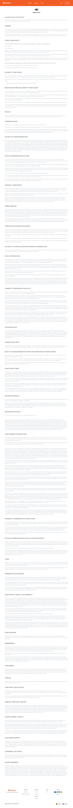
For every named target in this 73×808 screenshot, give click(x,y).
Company (36, 3)
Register (67, 3)
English (65, 803)
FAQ (47, 791)
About (36, 791)
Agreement (36, 796)
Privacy (36, 798)
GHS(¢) (59, 803)
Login (61, 3)
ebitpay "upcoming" (25, 794)
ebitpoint (25, 791)
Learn (42, 3)
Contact (36, 794)
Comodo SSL (58, 794)
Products (30, 3)
